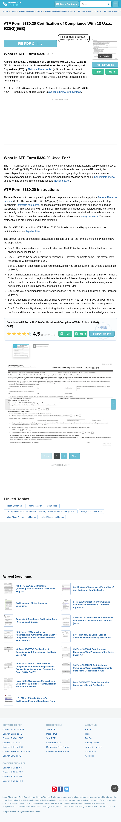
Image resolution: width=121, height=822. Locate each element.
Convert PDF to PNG (13, 772)
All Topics (89, 756)
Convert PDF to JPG (13, 767)
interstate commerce (28, 205)
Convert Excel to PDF (13, 734)
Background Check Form (91, 511)
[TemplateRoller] (10, 4)
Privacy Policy (92, 742)
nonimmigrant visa (104, 177)
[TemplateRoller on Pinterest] (54, 789)
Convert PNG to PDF (13, 738)
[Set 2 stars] (14, 333)
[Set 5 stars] (29, 333)
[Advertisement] (60, 123)
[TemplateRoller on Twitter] (66, 789)
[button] (113, 404)
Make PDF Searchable (57, 751)
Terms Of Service (93, 747)
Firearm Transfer (35, 506)
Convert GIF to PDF (12, 742)
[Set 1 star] (9, 333)
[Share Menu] (114, 788)
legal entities (33, 231)
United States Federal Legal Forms (21, 517)
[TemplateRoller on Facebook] (60, 789)
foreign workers (89, 216)
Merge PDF (52, 734)
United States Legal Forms (52, 517)
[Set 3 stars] (19, 333)
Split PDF (50, 729)
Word (112, 71)
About (88, 729)
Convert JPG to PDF (13, 756)
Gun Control (52, 506)
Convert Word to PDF (13, 729)
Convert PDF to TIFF (13, 781)
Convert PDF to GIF (12, 776)
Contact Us (90, 751)
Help (87, 734)
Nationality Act (62, 180)
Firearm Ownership (14, 506)
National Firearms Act (40, 69)
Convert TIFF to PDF (13, 747)
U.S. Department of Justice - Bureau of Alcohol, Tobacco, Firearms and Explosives (40, 511)
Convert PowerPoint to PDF (16, 751)
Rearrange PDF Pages (57, 747)
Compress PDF (53, 742)
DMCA (88, 738)
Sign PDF (51, 738)
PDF (98, 71)
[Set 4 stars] (24, 333)
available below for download (64, 92)
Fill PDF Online (30, 44)
